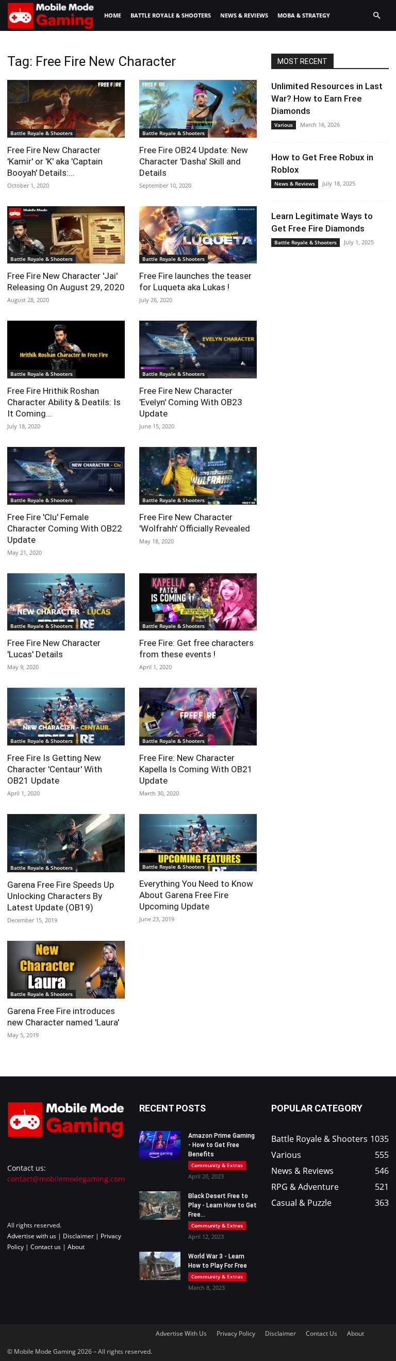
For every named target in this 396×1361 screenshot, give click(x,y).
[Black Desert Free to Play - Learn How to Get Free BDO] (159, 1205)
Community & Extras (217, 1165)
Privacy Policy (236, 1333)
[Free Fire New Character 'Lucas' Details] (66, 602)
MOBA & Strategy (303, 15)
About (76, 1246)
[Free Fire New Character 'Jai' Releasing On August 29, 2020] (66, 235)
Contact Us (321, 1333)
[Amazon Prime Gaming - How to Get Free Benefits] (159, 1145)
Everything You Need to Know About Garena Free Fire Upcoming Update (196, 894)
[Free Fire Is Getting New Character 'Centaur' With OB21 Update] (66, 716)
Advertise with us (31, 1236)
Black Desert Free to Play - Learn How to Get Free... (222, 1205)
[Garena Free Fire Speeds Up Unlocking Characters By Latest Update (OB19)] (66, 843)
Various (283, 124)
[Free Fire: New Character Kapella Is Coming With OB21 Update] (198, 716)
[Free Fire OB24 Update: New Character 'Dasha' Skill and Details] (198, 109)
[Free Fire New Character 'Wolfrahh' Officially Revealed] (198, 476)
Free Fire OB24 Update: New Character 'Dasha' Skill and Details (193, 161)
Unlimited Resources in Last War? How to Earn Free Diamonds (327, 98)
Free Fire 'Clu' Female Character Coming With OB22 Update (64, 528)
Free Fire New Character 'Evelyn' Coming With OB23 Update (190, 402)
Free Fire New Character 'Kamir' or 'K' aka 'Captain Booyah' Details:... (55, 161)
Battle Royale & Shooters (170, 15)
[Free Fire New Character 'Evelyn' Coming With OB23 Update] (198, 349)
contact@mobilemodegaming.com (66, 1179)
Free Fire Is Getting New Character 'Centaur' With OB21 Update (54, 769)
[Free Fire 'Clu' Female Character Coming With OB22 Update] (66, 476)
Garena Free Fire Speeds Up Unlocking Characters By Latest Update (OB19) (60, 895)
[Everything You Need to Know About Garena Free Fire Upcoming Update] (198, 843)
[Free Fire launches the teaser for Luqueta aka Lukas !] (198, 235)
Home (112, 15)
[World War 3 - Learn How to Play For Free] (159, 1266)
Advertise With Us (181, 1333)
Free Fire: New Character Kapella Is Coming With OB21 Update (196, 769)
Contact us (45, 1246)
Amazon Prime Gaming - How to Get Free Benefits (221, 1145)
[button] (376, 16)
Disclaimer (78, 1236)
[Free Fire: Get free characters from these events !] (198, 602)
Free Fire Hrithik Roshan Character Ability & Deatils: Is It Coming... (64, 402)
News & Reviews (244, 15)
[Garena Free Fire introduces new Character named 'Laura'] (66, 970)
